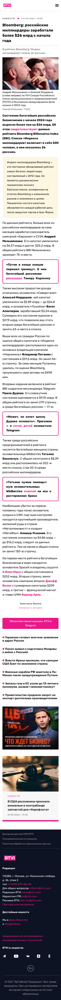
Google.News (12, 923)
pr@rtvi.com (29, 896)
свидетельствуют (24, 129)
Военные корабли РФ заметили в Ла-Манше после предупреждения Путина (30, 673)
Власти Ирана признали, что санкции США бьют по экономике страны (30, 662)
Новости (8, 18)
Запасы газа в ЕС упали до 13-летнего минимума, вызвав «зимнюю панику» (30, 685)
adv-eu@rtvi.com (30, 900)
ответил (30, 491)
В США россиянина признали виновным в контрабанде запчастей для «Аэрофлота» (29, 805)
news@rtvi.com (31, 892)
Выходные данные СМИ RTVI (18, 834)
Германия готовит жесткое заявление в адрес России (30, 639)
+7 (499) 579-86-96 (19, 884)
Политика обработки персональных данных (26, 843)
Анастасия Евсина (30, 603)
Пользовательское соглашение (19, 839)
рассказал (14, 278)
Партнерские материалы (18, 904)
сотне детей (22, 426)
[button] (57, 5)
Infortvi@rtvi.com (40, 888)
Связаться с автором (30, 608)
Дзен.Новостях (18, 919)
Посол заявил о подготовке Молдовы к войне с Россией (29, 650)
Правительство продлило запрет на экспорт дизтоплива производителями (29, 696)
